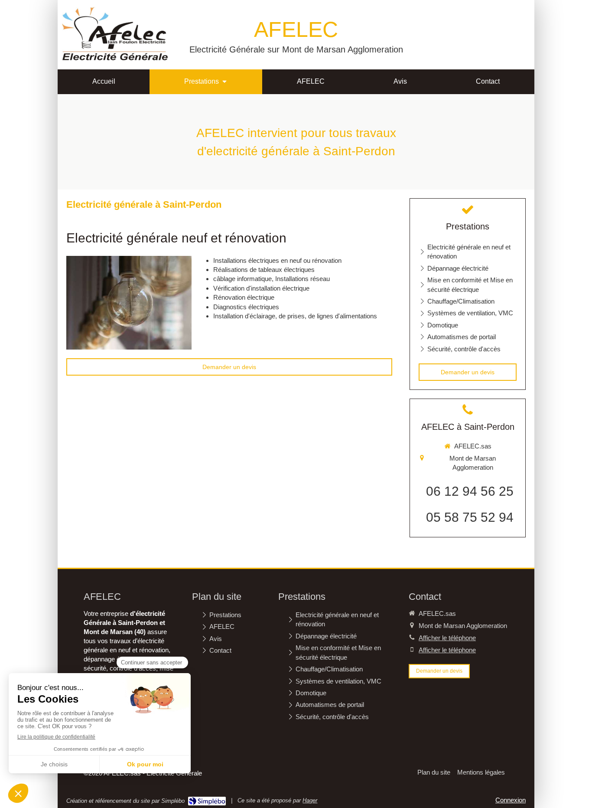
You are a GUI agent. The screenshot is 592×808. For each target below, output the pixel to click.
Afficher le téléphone (447, 637)
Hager (310, 800)
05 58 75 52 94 (470, 517)
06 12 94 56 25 (470, 491)
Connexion (510, 800)
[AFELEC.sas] (115, 58)
